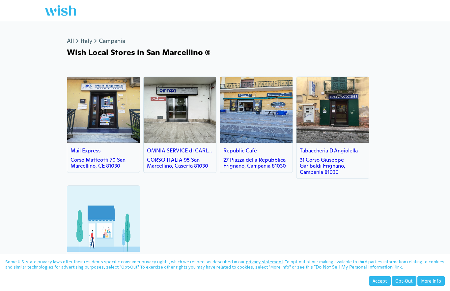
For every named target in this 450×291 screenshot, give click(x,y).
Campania (112, 41)
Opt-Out (404, 281)
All (70, 41)
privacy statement (264, 262)
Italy (86, 41)
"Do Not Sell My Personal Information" (354, 267)
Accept (380, 281)
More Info (431, 281)
